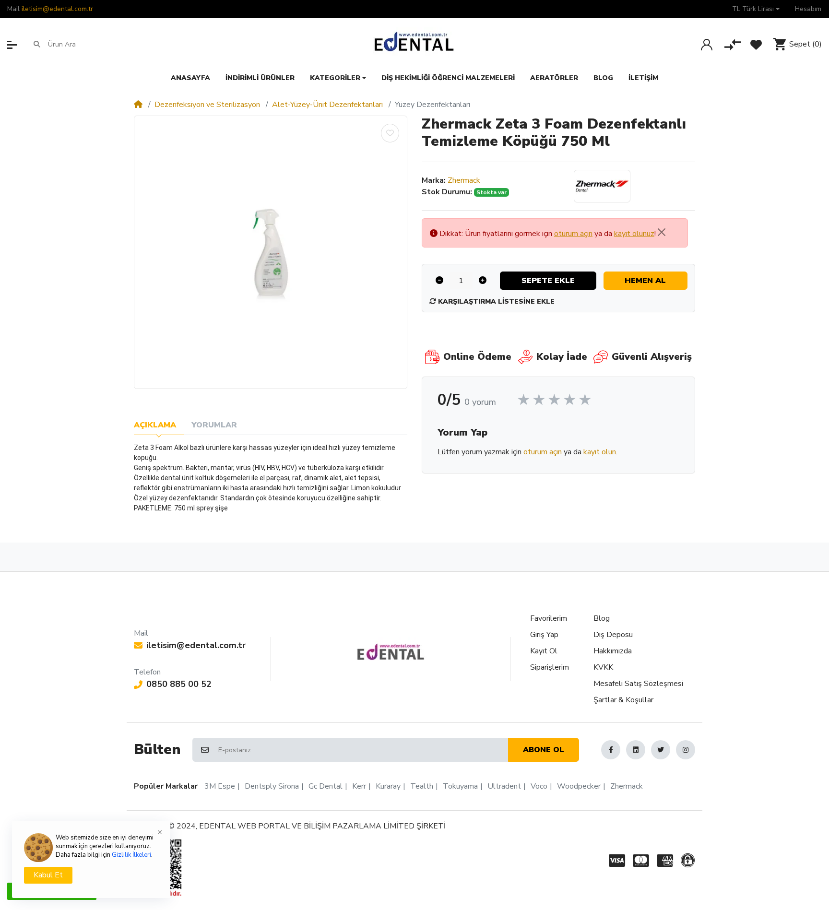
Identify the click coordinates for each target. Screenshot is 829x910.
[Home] (138, 104)
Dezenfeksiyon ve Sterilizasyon (207, 104)
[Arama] (37, 44)
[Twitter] (660, 749)
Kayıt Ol (543, 651)
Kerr (359, 786)
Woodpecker (579, 786)
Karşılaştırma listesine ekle (495, 301)
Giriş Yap (544, 634)
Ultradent (504, 786)
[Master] (641, 860)
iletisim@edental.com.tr (57, 8)
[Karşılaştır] (732, 44)
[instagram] (685, 749)
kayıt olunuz (634, 233)
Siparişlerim (549, 667)
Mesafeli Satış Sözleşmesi (638, 683)
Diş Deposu (613, 634)
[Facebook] (610, 749)
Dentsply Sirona (272, 786)
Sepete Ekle (548, 280)
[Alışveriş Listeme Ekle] (390, 133)
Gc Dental (325, 786)
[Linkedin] (635, 749)
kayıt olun (599, 452)
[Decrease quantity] (439, 281)
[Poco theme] (391, 652)
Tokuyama (460, 786)
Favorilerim (548, 618)
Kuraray (388, 786)
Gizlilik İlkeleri (131, 855)
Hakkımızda (612, 651)
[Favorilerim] (756, 44)
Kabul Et (48, 875)
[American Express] (665, 860)
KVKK (603, 667)
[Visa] (615, 860)
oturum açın (573, 233)
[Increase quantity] (483, 281)
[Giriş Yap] (707, 44)
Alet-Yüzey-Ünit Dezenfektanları (327, 104)
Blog (601, 618)
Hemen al (645, 280)
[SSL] (689, 860)
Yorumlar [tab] (214, 425)
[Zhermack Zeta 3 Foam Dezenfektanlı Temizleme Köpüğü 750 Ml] (270, 252)
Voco (539, 786)
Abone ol (543, 750)
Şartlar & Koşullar (623, 700)
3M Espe (219, 786)
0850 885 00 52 (179, 684)
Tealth (421, 786)
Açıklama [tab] (155, 425)
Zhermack (464, 180)
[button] (755, 9)
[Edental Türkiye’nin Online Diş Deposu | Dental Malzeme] (414, 44)
